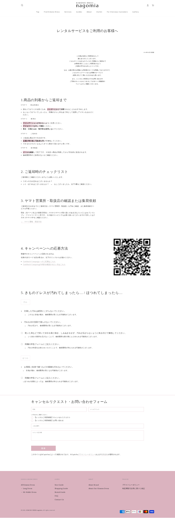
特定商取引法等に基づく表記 (133, 488)
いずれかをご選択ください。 (39, 415)
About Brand (94, 485)
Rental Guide (60, 492)
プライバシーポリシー (87, 454)
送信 (43, 448)
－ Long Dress (26, 488)
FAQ (56, 496)
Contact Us (59, 499)
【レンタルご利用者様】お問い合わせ (49, 421)
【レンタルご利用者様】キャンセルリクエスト (52, 418)
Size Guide (59, 485)
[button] (22, 5)
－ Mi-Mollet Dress (28, 492)
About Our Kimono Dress (99, 488)
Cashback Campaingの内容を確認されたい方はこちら (44, 264)
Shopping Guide (61, 488)
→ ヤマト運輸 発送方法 (31, 222)
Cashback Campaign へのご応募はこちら (39, 261)
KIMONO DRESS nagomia (34, 510)
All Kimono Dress (28, 485)
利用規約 (104, 454)
